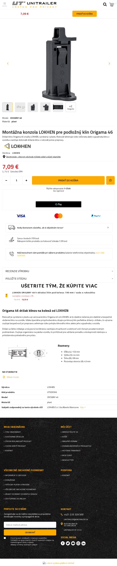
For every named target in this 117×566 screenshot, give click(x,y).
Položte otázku (16, 279)
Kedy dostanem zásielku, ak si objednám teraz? (40, 227)
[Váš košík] (112, 4)
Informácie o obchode (15, 475)
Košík (64, 437)
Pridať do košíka (68, 180)
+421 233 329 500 (73, 514)
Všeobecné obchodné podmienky (20, 489)
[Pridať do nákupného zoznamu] (110, 180)
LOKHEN (16, 152)
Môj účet (66, 427)
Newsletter (68, 460)
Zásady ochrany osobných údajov (21, 494)
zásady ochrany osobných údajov (24, 545)
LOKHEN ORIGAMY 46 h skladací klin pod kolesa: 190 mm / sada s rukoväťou (53, 292)
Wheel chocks (13, 377)
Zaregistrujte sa (70, 432)
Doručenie (10, 480)
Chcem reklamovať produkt (18, 441)
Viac (82, 407)
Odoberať (30, 532)
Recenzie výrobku (17, 271)
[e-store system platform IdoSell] (58, 563)
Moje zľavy (67, 455)
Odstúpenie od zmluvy (15, 499)
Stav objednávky (13, 432)
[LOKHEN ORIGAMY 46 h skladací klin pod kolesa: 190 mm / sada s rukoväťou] (6, 295)
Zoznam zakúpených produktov (76, 446)
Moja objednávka (14, 427)
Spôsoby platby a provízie (17, 485)
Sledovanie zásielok (14, 437)
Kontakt (9, 451)
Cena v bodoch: (24, 238)
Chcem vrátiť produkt (15, 446)
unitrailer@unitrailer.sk (76, 519)
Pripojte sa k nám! (15, 509)
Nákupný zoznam (69, 441)
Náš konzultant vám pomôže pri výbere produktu (60, 254)
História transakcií (71, 451)
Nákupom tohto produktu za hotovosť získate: (38, 241)
